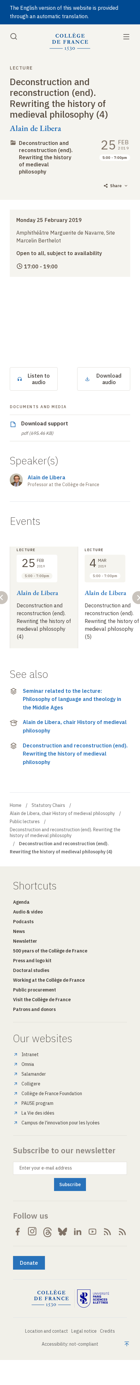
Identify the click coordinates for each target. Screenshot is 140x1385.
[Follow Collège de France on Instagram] (32, 1231)
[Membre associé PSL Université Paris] (93, 1298)
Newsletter (25, 941)
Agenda (21, 902)
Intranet (30, 1054)
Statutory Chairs (48, 805)
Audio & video (28, 912)
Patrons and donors (34, 1009)
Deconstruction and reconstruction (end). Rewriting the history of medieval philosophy (46, 157)
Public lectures (25, 821)
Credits (107, 1331)
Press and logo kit (32, 961)
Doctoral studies (31, 970)
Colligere (30, 1084)
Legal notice (84, 1331)
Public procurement (34, 990)
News (19, 931)
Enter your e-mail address (46, 1168)
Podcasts (23, 922)
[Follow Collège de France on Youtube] (92, 1231)
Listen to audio (39, 378)
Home (15, 805)
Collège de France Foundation (51, 1093)
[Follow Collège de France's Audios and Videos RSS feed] (122, 1231)
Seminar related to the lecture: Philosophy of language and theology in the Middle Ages (72, 699)
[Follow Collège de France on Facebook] (17, 1231)
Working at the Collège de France (49, 980)
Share (116, 185)
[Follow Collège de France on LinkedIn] (77, 1231)
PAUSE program (37, 1103)
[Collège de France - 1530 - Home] (70, 41)
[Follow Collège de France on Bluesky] (62, 1231)
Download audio (108, 378)
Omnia (27, 1064)
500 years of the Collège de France (50, 951)
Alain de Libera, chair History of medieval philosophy (75, 726)
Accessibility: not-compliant (70, 1344)
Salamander (33, 1074)
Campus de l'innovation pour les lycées (60, 1123)
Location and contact (46, 1331)
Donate (29, 1263)
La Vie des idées (37, 1113)
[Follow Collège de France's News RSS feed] (107, 1231)
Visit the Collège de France (42, 1000)
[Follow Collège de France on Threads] (47, 1231)
